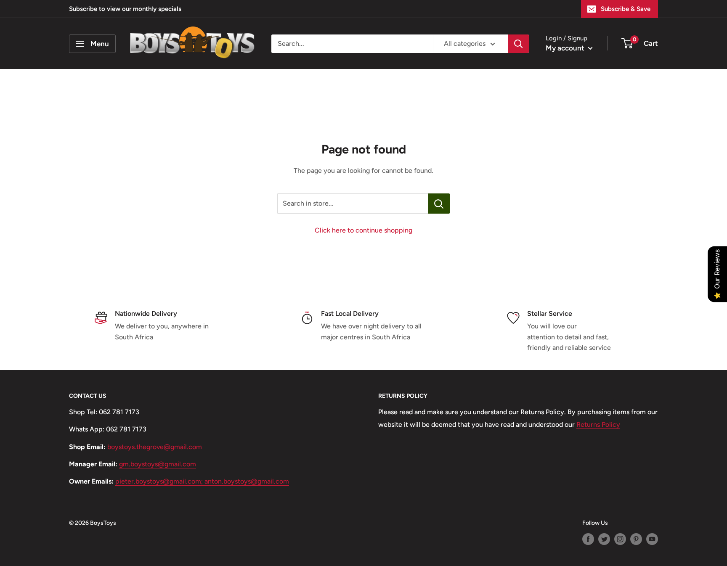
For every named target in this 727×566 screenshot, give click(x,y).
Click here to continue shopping (363, 230)
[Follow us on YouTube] (652, 539)
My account (566, 48)
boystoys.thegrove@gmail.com (154, 447)
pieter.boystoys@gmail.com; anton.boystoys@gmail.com (202, 481)
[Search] (518, 43)
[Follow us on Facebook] (588, 539)
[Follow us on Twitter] (604, 539)
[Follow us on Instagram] (620, 539)
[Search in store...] (439, 203)
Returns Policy (598, 424)
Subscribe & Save (625, 9)
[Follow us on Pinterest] (636, 539)
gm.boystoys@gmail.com (157, 464)
